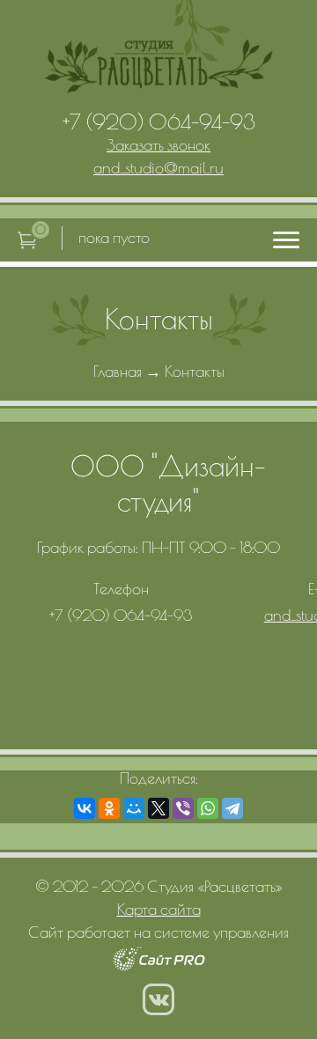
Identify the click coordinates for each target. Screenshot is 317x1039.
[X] (158, 808)
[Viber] (183, 808)
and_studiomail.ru (158, 167)
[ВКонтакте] (84, 808)
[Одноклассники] (109, 808)
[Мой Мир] (133, 808)
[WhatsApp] (207, 808)
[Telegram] (232, 808)
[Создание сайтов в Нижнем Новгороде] (159, 965)
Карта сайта (159, 909)
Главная (117, 371)
